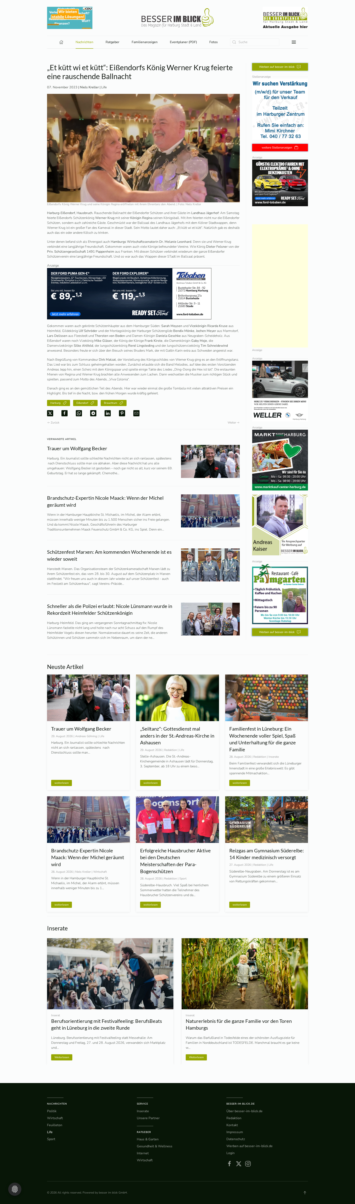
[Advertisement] (280, 286)
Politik (51, 1111)
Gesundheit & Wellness (154, 1146)
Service (142, 1103)
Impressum (234, 1132)
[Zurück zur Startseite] (177, 18)
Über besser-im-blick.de (244, 1111)
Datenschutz (235, 1139)
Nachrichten (57, 1103)
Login (230, 1153)
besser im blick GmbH (113, 1193)
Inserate (143, 1111)
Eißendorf (82, 403)
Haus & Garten (148, 1139)
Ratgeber (144, 1132)
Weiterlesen (61, 1057)
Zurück (55, 423)
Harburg (55, 403)
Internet (143, 1153)
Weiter (232, 423)
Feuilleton (54, 1125)
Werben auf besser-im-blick (277, 67)
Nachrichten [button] (84, 42)
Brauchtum (110, 403)
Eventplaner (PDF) (183, 42)
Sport (51, 1139)
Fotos (213, 42)
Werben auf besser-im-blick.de (249, 1146)
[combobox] (254, 42)
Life (104, 87)
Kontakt (232, 1125)
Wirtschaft (55, 1118)
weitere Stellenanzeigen (277, 148)
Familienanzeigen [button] (145, 42)
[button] (294, 42)
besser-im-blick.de (240, 1103)
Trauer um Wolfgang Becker (77, 448)
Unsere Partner (148, 1118)
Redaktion (233, 1118)
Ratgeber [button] (112, 42)
